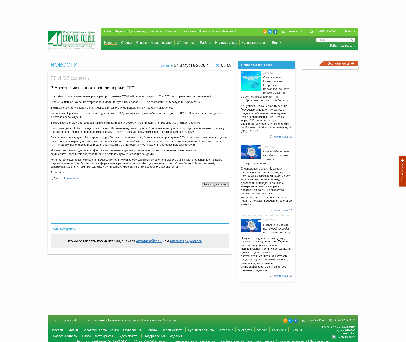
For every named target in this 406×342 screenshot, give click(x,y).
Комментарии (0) (283, 136)
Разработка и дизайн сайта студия (338, 330)
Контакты (156, 31)
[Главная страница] (71, 40)
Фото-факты (104, 336)
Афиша (262, 330)
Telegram (270, 31)
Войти (349, 31)
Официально (71, 178)
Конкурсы (279, 330)
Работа (205, 42)
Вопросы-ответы (65, 336)
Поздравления (154, 336)
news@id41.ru (296, 31)
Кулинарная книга (254, 42)
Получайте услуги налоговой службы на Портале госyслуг (277, 228)
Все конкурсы (338, 63)
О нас (108, 31)
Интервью (225, 330)
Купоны (296, 330)
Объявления (186, 42)
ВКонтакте (275, 31)
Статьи (126, 42)
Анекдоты (245, 330)
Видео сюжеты (128, 336)
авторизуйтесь (149, 241)
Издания (120, 31)
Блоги (86, 336)
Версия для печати (215, 184)
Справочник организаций (154, 42)
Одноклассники (265, 31)
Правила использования (180, 31)
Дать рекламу (401, 171)
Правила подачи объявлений (217, 31)
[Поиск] (352, 40)
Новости (110, 42)
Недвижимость (226, 42)
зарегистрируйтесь (186, 241)
